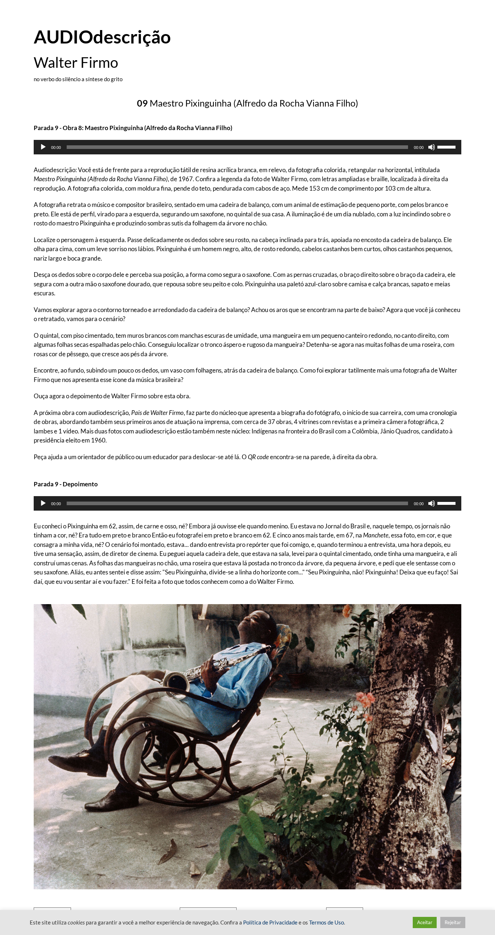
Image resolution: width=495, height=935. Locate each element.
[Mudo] (431, 147)
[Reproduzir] (43, 147)
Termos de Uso (326, 922)
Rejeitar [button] (453, 922)
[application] (247, 147)
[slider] (447, 146)
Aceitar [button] (424, 922)
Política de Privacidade (270, 922)
